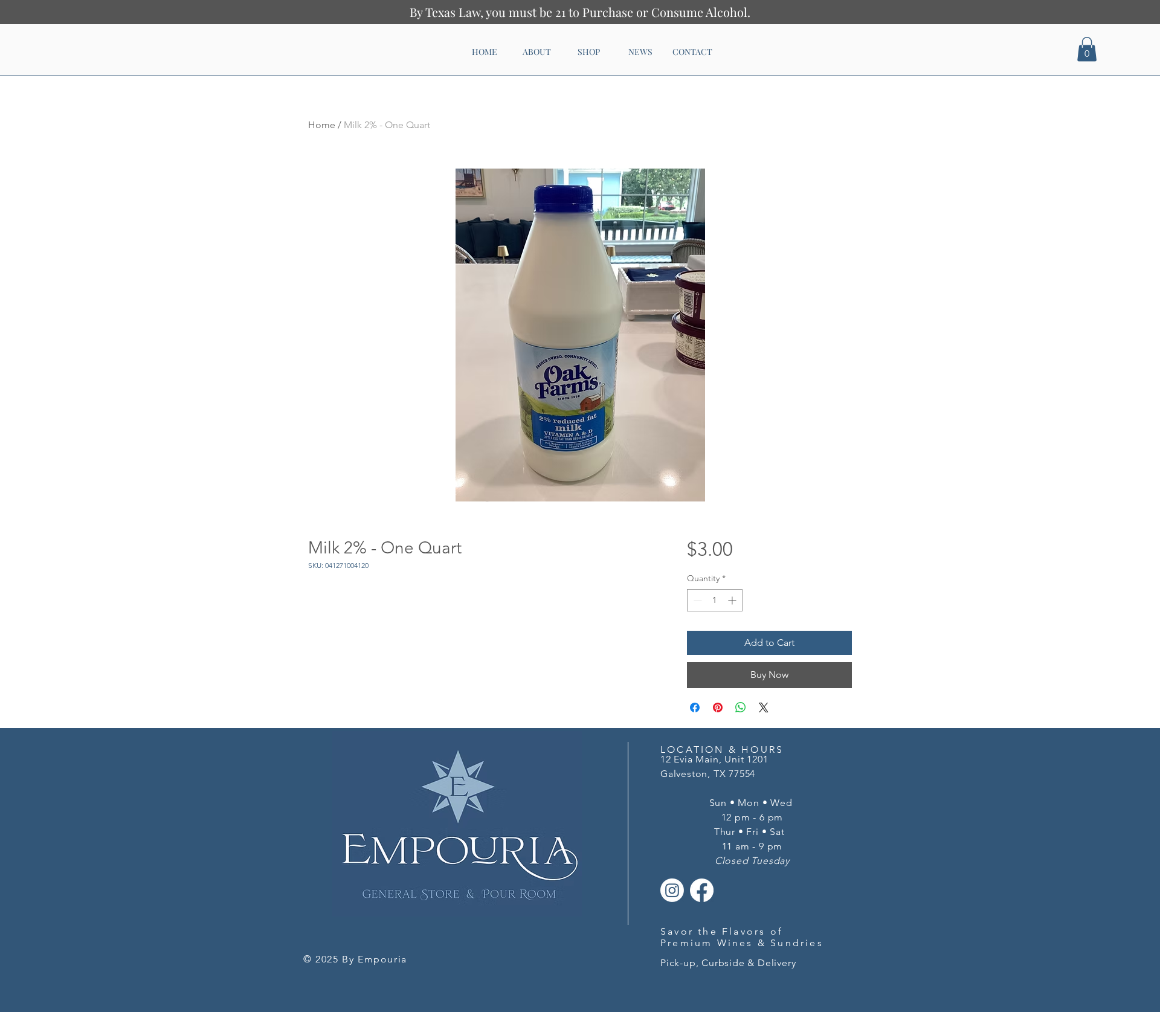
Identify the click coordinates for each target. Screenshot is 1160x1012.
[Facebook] (702, 890)
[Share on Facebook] (695, 707)
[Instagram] (672, 890)
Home (321, 125)
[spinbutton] (715, 600)
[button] (1087, 49)
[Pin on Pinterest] (717, 707)
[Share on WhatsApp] (740, 707)
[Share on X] (763, 707)
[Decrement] (696, 600)
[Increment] (733, 600)
